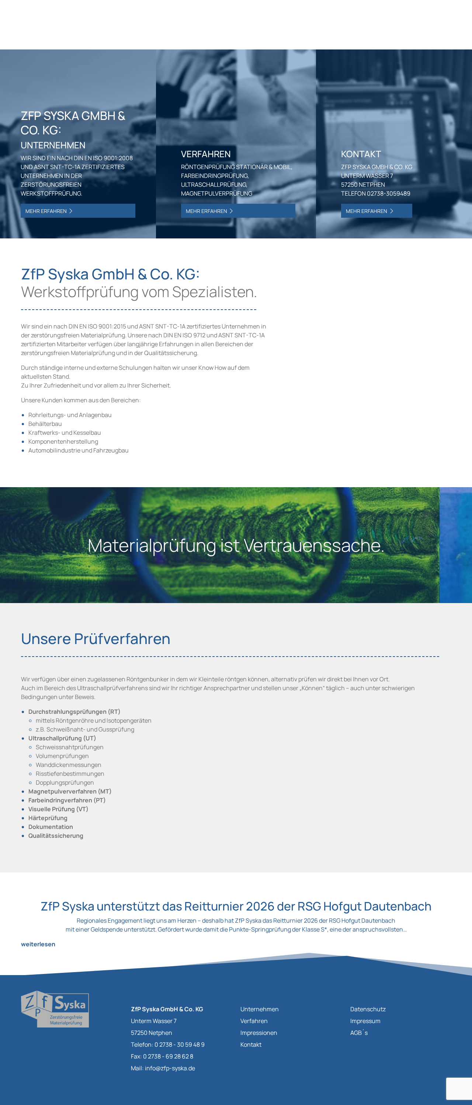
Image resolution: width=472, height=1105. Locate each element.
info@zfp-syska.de (170, 1068)
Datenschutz (368, 1009)
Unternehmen (259, 1009)
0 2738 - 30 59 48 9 (180, 1044)
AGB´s (359, 1033)
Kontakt (250, 1044)
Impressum (365, 1021)
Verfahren (254, 1021)
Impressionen (258, 1033)
